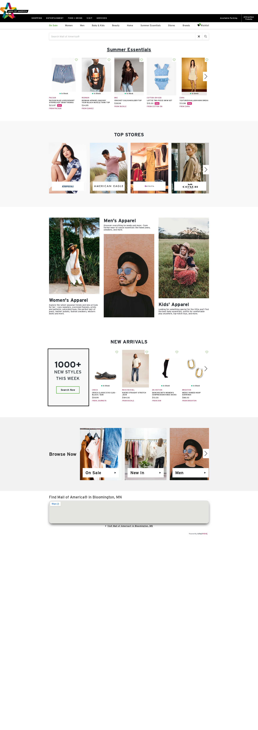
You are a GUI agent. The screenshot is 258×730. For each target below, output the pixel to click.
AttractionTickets (249, 18)
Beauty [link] (116, 25)
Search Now (68, 389)
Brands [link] (186, 25)
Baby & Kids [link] (98, 25)
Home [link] (130, 25)
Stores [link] (171, 25)
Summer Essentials (129, 49)
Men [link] (82, 25)
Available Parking (228, 18)
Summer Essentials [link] (151, 25)
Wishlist (205, 25)
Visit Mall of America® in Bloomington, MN (130, 526)
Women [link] (69, 25)
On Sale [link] (53, 25)
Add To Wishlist (76, 60)
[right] (206, 76)
